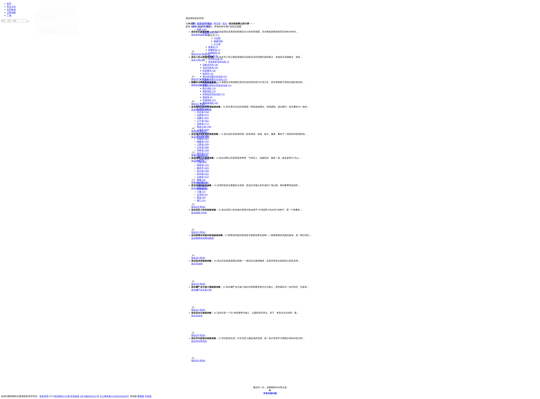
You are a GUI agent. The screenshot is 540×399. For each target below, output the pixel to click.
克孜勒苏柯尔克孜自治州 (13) (216, 85)
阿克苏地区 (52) (210, 82)
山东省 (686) (203, 147)
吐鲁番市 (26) (209, 70)
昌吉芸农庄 (196, 316)
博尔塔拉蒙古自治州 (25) (214, 76)
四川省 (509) (203, 171)
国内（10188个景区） (202, 26)
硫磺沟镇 (218, 41)
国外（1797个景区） (201, 23)
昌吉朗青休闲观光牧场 (202, 238)
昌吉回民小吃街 (199, 213)
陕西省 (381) (203, 183)
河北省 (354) (203, 112)
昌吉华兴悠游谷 (199, 341)
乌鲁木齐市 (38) (210, 65)
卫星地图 (11, 12)
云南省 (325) (203, 177)
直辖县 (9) (207, 97)
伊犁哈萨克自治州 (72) (213, 94)
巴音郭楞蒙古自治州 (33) (214, 79)
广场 (9, 15)
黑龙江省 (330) (204, 127)
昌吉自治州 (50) (210, 32)
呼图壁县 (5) (214, 50)
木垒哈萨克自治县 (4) (218, 62)
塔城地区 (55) (209, 100)
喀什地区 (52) (209, 88)
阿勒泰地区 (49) (210, 103)
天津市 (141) (203, 109)
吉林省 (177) (203, 124)
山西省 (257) (203, 115)
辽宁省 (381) (203, 121)
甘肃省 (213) (203, 186)
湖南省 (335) (203, 156)
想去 (202, 207)
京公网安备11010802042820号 (114, 396)
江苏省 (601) (203, 132)
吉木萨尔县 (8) (215, 59)
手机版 (148, 396)
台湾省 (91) (202, 194)
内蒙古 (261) (203, 118)
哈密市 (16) (207, 73)
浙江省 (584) (203, 135)
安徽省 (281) (203, 138)
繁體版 (140, 396)
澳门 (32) (201, 200)
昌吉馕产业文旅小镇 (201, 290)
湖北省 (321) (203, 153)
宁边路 (217, 38)
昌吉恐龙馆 (196, 264)
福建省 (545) (203, 141)
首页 (9, 3)
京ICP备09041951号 (89, 396)
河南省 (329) (203, 150)
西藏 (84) (201, 180)
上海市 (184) (203, 129)
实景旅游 (11, 9)
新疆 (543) (202, 29)
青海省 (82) (202, 188)
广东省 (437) (203, 159)
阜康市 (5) (213, 47)
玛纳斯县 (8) (214, 53)
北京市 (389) (203, 106)
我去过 (195, 207)
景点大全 (11, 6)
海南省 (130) (203, 165)
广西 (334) (202, 162)
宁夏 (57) (201, 191)
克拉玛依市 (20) (210, 67)
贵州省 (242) (203, 174)
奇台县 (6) (213, 56)
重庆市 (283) (203, 168)
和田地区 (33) (209, 91)
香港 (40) (201, 197)
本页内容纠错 (270, 393)
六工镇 (217, 44)
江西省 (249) (203, 144)
